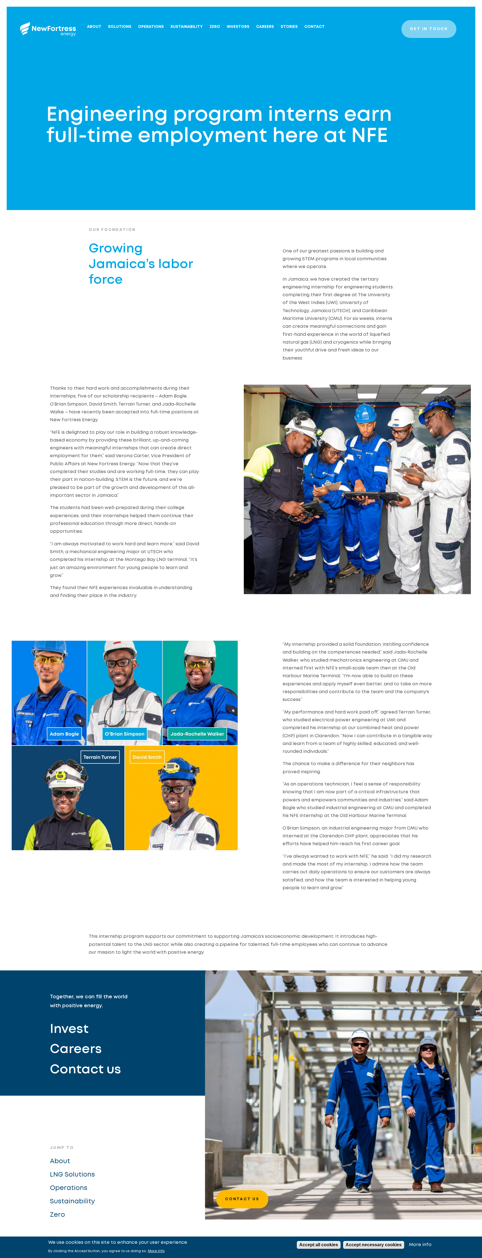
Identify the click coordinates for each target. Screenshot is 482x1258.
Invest (69, 1029)
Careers (265, 26)
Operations (151, 26)
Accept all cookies (318, 1244)
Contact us (85, 1070)
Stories (289, 26)
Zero (57, 1215)
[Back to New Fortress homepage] (48, 29)
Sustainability (186, 26)
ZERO (214, 26)
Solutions (119, 26)
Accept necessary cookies (374, 1244)
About (94, 26)
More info (156, 1251)
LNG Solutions (72, 1175)
